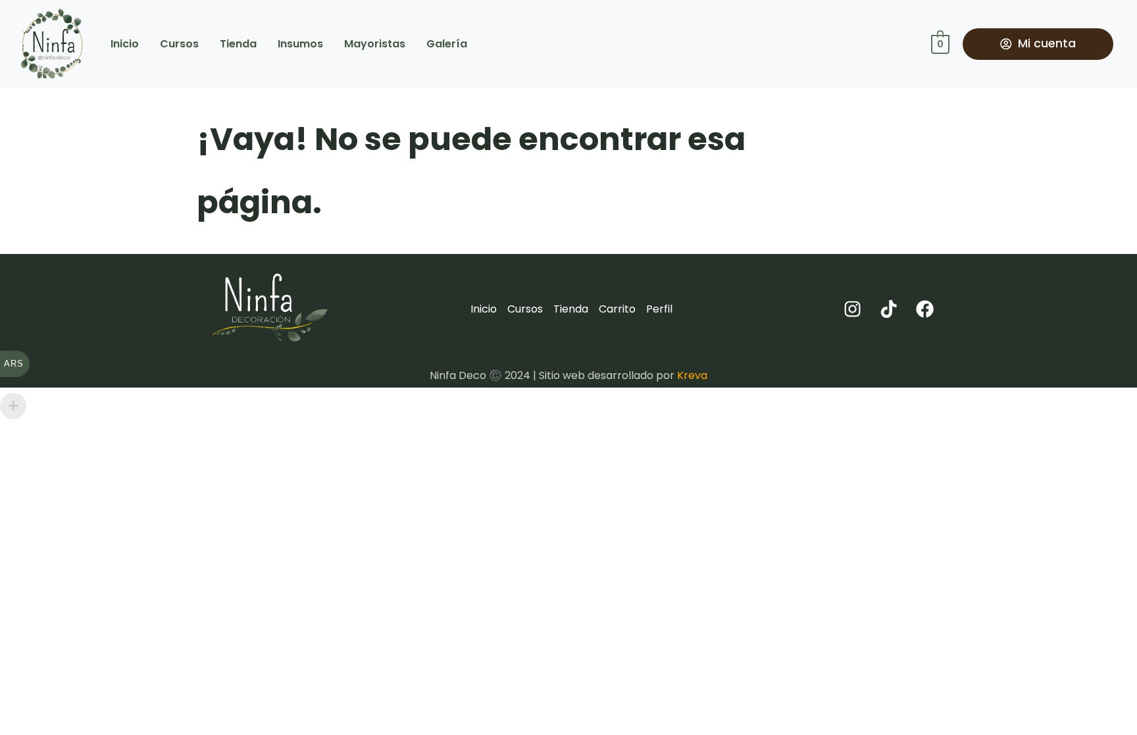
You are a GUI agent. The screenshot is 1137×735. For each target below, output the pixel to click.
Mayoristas (374, 43)
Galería (446, 43)
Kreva (692, 375)
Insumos (300, 43)
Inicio (125, 43)
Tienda (238, 43)
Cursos (179, 43)
